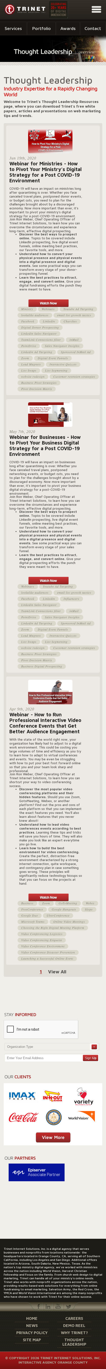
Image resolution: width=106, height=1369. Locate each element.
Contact (93, 28)
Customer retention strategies (74, 376)
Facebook (27, 321)
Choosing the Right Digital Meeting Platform (52, 928)
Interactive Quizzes (63, 364)
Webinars (48, 309)
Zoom (25, 358)
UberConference (58, 915)
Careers (74, 1318)
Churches (70, 321)
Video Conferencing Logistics (42, 934)
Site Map (32, 1340)
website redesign (33, 376)
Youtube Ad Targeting (78, 309)
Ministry (27, 309)
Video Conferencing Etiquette (41, 940)
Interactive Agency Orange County (53, 1362)
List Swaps (28, 370)
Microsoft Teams (33, 921)
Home (31, 1318)
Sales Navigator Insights (62, 346)
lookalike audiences (35, 315)
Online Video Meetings (69, 921)
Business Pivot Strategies (39, 383)
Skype (89, 909)
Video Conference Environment (43, 946)
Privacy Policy (32, 1332)
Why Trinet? (74, 1332)
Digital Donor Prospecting (40, 327)
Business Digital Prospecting (41, 666)
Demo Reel (74, 1325)
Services (13, 28)
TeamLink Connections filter (41, 340)
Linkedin (49, 321)
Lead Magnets (31, 364)
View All (57, 971)
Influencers (71, 599)
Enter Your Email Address (25, 1058)
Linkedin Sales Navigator (39, 333)
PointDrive (28, 346)
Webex (90, 903)
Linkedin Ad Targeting (36, 352)
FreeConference (32, 909)
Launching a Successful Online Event (47, 958)
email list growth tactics (74, 315)
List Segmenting (56, 370)
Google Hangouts (64, 909)
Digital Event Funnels (53, 358)
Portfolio (41, 28)
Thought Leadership (74, 1342)
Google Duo (29, 915)
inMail (74, 340)
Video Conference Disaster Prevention (48, 952)
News (32, 1325)
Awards (68, 28)
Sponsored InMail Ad (76, 352)
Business (27, 903)
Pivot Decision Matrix (36, 389)
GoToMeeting (68, 903)
